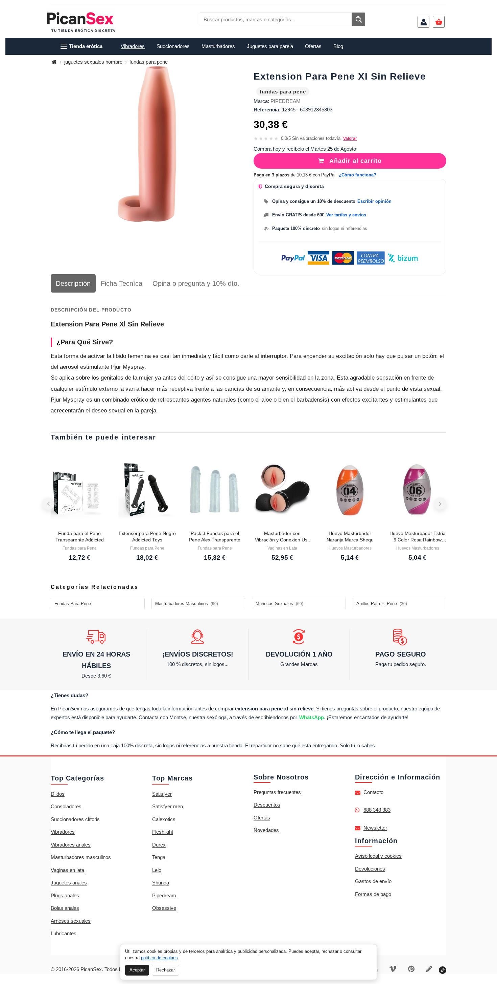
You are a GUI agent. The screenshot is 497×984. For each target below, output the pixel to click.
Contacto (373, 792)
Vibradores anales (71, 845)
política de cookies (159, 957)
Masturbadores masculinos (81, 857)
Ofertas (262, 817)
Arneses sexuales (71, 921)
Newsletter (375, 828)
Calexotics (163, 819)
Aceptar (137, 969)
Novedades (266, 830)
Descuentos (267, 805)
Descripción (73, 283)
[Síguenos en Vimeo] (393, 969)
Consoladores (66, 806)
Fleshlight (162, 832)
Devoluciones (370, 869)
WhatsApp (311, 717)
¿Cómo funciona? (357, 174)
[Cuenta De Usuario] (423, 22)
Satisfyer (162, 794)
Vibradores (63, 832)
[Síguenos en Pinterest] (411, 969)
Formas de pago (373, 894)
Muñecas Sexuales (279, 603)
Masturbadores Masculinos (186, 603)
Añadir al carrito (355, 160)
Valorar (350, 138)
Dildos (58, 794)
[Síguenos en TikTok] (442, 969)
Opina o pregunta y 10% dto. (195, 283)
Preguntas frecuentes (277, 792)
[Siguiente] (440, 503)
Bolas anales (65, 908)
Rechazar (165, 969)
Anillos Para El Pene (381, 603)
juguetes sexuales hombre (93, 62)
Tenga (158, 857)
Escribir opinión (374, 201)
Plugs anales (65, 895)
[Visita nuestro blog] (429, 969)
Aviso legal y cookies (378, 856)
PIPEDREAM (285, 101)
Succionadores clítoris (75, 819)
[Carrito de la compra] (439, 22)
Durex (159, 845)
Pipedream (164, 895)
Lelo (156, 870)
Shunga (160, 882)
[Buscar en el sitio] (358, 19)
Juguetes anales (69, 882)
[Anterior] (48, 503)
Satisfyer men (167, 806)
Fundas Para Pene (72, 603)
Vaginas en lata (67, 870)
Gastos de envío (373, 881)
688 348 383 (376, 810)
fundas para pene (148, 62)
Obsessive (164, 908)
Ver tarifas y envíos (346, 214)
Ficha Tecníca (121, 283)
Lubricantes (63, 933)
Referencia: (267, 109)
